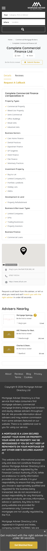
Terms (18, 377)
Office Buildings (14, 119)
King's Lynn (22, 323)
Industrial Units (14, 127)
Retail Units (12, 123)
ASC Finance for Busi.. (25, 330)
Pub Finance (12, 159)
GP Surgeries (13, 151)
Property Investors (15, 226)
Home (10, 40)
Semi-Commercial (15, 114)
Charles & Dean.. (23, 345)
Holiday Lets (13, 187)
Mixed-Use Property (16, 110)
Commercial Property (16, 106)
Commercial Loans (15, 237)
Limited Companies (15, 213)
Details (7, 75)
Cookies (28, 377)
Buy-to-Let (12, 174)
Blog (28, 373)
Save (18, 56)
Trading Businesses (15, 222)
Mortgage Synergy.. (25, 315)
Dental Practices (14, 142)
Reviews (19, 75)
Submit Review (33, 62)
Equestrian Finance (15, 146)
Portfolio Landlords (15, 183)
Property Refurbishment (17, 202)
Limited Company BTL (17, 178)
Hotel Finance (13, 155)
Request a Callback (14, 82)
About (8, 373)
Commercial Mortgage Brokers (26, 40)
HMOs (10, 191)
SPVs (10, 217)
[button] (45, 531)
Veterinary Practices (16, 163)
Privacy (38, 373)
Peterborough (24, 338)
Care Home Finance (16, 138)
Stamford (22, 353)
